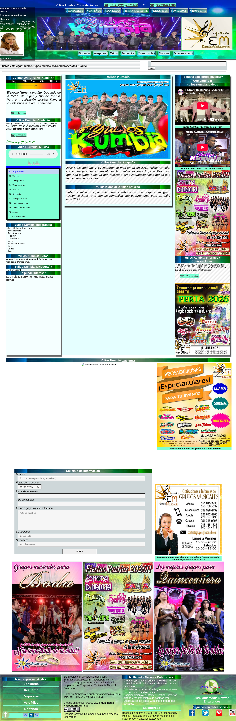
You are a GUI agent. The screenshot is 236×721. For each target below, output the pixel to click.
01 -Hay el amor (16, 172)
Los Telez (12, 276)
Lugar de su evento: (27, 491)
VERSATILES (159, 10)
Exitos (114, 53)
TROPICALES (74, 10)
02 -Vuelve (14, 176)
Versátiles (31, 702)
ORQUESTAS (198, 10)
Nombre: (21, 474)
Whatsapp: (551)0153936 (22, 142)
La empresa (151, 707)
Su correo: (22, 540)
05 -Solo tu (14, 190)
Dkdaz (10, 280)
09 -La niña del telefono (19, 208)
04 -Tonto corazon (17, 185)
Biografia (84, 53)
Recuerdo (31, 690)
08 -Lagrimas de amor (18, 203)
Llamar (21, 113)
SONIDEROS (179, 10)
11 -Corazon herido (17, 217)
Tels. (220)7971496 (124, 5)
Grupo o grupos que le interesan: (34, 508)
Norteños (31, 709)
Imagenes (99, 53)
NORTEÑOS (94, 10)
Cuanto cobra (146, 53)
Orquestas (31, 696)
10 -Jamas (13, 212)
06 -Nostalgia (15, 194)
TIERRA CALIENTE (135, 10)
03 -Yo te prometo (17, 181)
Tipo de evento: (25, 499)
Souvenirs (127, 53)
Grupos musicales (42, 66)
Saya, (49, 276)
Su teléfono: (23, 531)
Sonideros (61, 66)
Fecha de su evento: (27, 482)
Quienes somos (184, 53)
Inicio (27, 66)
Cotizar (21, 135)
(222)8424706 (166, 5)
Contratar (192, 276)
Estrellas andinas (32, 276)
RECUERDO (112, 10)
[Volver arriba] (6, 715)
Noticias (164, 53)
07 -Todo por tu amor (18, 199)
